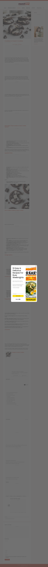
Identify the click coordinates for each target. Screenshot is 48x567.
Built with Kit (18, 299)
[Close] (36, 266)
